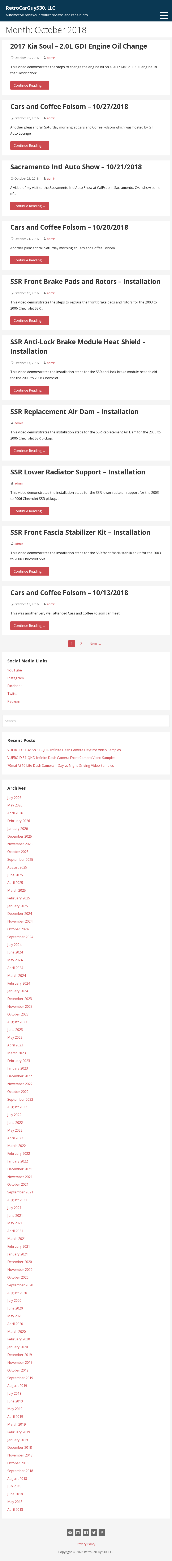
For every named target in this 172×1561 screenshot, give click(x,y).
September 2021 (20, 1192)
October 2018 (18, 1463)
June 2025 (15, 875)
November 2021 (20, 1176)
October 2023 (18, 1014)
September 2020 (20, 1285)
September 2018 (20, 1470)
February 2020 (18, 1339)
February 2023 (18, 1060)
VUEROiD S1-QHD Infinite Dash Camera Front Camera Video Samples (61, 757)
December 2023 (19, 998)
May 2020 (14, 1316)
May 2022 (14, 1130)
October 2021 (18, 1184)
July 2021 (14, 1207)
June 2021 (15, 1215)
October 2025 (18, 851)
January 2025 (17, 906)
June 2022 (15, 1122)
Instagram (15, 678)
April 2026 (15, 813)
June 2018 (15, 1494)
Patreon (13, 701)
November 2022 (20, 1084)
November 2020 (20, 1269)
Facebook (14, 685)
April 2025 (15, 882)
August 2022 (17, 1107)
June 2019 (15, 1401)
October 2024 (18, 929)
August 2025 (17, 867)
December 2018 (19, 1447)
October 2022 (18, 1091)
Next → (95, 643)
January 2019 (17, 1440)
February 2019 (18, 1432)
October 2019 (18, 1370)
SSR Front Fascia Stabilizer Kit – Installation (80, 532)
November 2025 (20, 844)
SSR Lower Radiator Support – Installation (77, 471)
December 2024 (19, 913)
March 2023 (16, 1053)
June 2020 (15, 1308)
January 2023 (17, 1068)
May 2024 (14, 960)
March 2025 (16, 890)
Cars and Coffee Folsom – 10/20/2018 (69, 227)
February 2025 (18, 898)
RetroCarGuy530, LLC (30, 7)
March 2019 (16, 1424)
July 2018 (14, 1486)
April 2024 (15, 967)
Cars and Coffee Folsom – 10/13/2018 (69, 592)
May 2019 (14, 1408)
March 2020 (16, 1331)
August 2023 (17, 1022)
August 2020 (17, 1293)
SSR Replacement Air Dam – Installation (74, 411)
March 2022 (16, 1145)
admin (51, 58)
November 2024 (20, 921)
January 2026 (17, 828)
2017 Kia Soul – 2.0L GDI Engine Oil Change (78, 45)
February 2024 (18, 983)
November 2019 (20, 1362)
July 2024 (14, 944)
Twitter (13, 693)
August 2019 (17, 1385)
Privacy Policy (86, 1544)
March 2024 (16, 975)
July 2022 (14, 1114)
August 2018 (17, 1478)
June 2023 (15, 1029)
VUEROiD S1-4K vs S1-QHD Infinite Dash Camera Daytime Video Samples (64, 750)
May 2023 (14, 1037)
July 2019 (14, 1393)
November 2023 (20, 1006)
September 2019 (20, 1378)
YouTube (14, 670)
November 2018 (20, 1455)
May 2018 (14, 1501)
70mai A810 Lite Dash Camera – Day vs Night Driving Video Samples (60, 765)
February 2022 (18, 1153)
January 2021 (17, 1254)
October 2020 (18, 1277)
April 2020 (15, 1323)
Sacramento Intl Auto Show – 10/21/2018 (76, 166)
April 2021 (15, 1231)
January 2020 (17, 1347)
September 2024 (20, 937)
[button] (165, 10)
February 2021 (18, 1246)
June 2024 (15, 952)
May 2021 (14, 1223)
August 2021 (17, 1200)
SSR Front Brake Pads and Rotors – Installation (85, 281)
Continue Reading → (30, 85)
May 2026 (14, 805)
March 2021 (16, 1238)
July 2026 (14, 797)
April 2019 (15, 1416)
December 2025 (19, 836)
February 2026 (18, 820)
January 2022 (17, 1161)
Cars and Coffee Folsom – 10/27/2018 (69, 106)
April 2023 (15, 1045)
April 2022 (15, 1138)
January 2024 (17, 991)
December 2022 (19, 1076)
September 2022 (20, 1099)
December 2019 (19, 1354)
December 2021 (19, 1169)
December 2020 (19, 1261)
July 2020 (14, 1300)
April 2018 (15, 1509)
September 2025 (20, 859)
